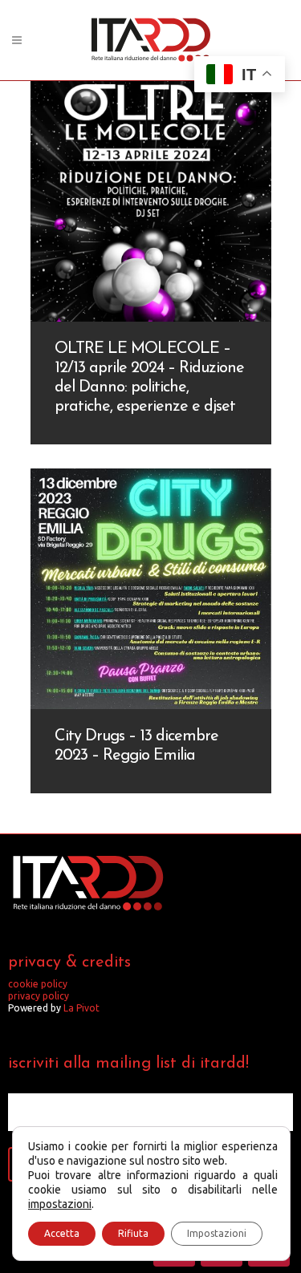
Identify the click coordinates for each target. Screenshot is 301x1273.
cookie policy (37, 984)
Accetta (61, 1233)
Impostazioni (216, 1233)
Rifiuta (133, 1233)
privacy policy (38, 996)
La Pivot (81, 1008)
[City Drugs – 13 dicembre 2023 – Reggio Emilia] (151, 588)
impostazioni (60, 1204)
